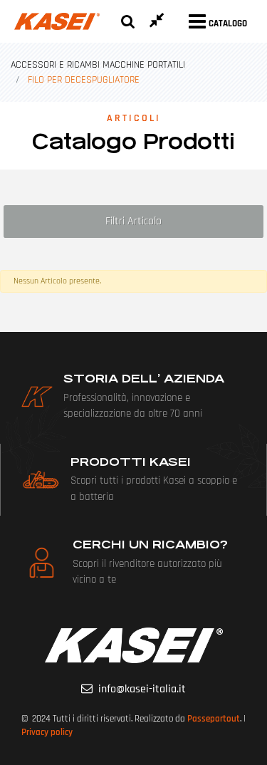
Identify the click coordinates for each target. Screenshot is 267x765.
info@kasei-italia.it (142, 689)
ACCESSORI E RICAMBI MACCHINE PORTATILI (98, 64)
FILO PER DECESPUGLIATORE (84, 79)
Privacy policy (47, 732)
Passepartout (213, 718)
